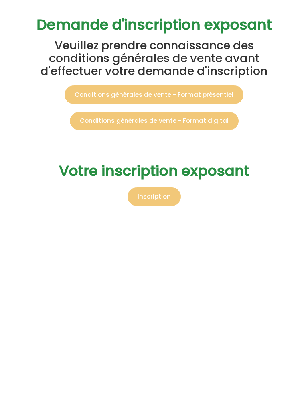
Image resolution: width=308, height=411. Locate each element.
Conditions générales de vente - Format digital (154, 120)
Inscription (154, 196)
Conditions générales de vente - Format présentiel (154, 94)
